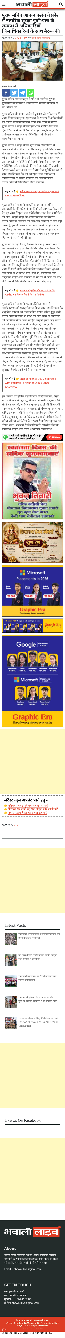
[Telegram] (22, 93)
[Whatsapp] (30, 93)
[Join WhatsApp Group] (32, 437)
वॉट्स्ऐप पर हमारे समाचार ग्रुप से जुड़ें (28, 805)
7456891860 (42, 1325)
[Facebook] (6, 93)
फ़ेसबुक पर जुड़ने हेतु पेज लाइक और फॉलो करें (33, 809)
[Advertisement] (32, 761)
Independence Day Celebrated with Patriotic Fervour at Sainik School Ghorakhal (27, 1334)
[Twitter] (14, 93)
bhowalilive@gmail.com (27, 1269)
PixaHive (39, 1328)
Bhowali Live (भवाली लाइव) (36, 1320)
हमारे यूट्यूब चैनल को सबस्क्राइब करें (27, 812)
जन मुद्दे (17, 825)
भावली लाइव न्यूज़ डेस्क (40, 38)
